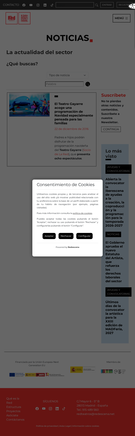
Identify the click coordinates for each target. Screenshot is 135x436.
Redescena (73, 247)
